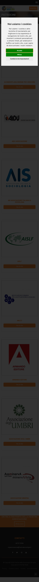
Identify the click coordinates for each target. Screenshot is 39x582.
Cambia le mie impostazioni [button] (19, 59)
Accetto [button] (19, 50)
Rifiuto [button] (19, 54)
